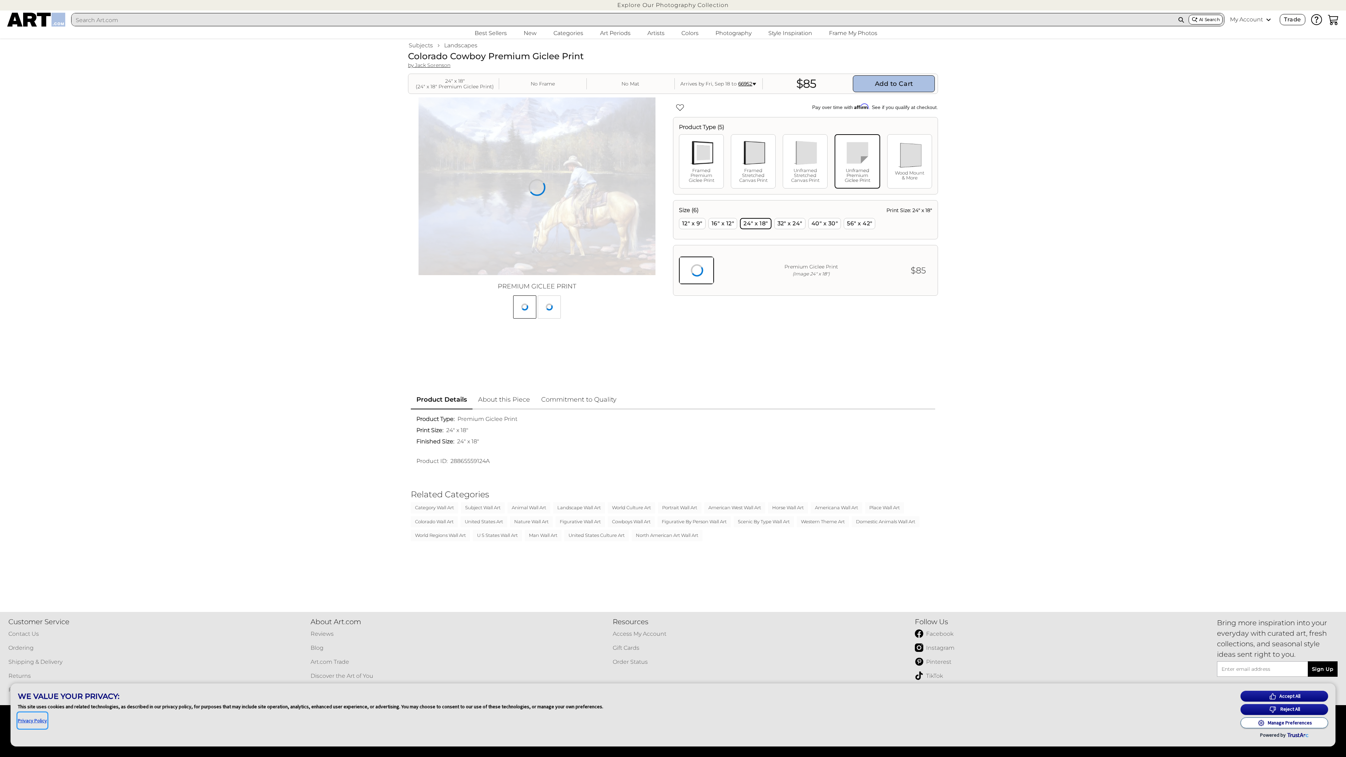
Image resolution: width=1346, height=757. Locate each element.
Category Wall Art (434, 507)
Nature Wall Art (531, 521)
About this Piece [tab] (504, 399)
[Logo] (36, 20)
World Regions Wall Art (440, 535)
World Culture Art (631, 507)
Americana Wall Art (836, 507)
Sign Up (1322, 669)
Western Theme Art (823, 521)
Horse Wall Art (788, 507)
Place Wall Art (884, 507)
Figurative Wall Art (580, 521)
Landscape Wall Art (579, 507)
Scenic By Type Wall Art (764, 521)
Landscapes (460, 45)
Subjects (421, 45)
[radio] (692, 223)
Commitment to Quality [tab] (579, 399)
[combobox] (623, 20)
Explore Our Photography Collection (673, 5)
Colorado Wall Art (434, 521)
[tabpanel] (805, 248)
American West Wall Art (734, 507)
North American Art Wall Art (667, 535)
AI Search (1209, 19)
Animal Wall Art (529, 507)
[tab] (701, 161)
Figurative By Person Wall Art (694, 521)
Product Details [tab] (441, 399)
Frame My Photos (853, 33)
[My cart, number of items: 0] (1333, 19)
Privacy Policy (32, 720)
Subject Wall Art (483, 507)
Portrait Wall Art (679, 507)
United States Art (484, 521)
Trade (1292, 19)
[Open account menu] (1268, 19)
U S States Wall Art (497, 535)
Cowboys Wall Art (631, 521)
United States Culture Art (597, 535)
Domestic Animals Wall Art (885, 521)
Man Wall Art (543, 535)
